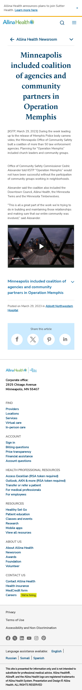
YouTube (29, 638)
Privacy (10, 612)
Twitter (14, 638)
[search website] (62, 23)
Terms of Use (15, 620)
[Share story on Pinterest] (49, 339)
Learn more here (26, 10)
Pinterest (43, 638)
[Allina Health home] (18, 23)
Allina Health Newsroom (36, 39)
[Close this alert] (77, 8)
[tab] (41, 287)
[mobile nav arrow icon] (70, 39)
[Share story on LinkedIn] (65, 339)
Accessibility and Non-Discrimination (31, 628)
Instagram (36, 638)
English (56, 651)
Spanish (38, 658)
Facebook (8, 638)
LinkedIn (22, 638)
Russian (11, 658)
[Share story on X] (33, 339)
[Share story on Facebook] (16, 339)
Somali (25, 658)
